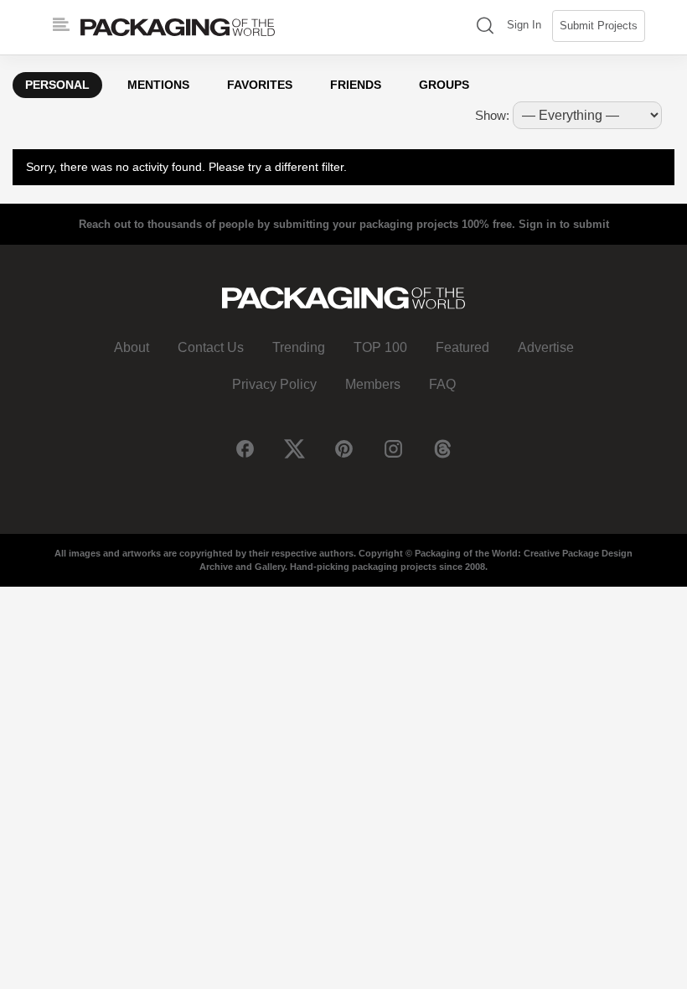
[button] (485, 27)
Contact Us (211, 347)
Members (372, 384)
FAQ (442, 384)
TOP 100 (380, 347)
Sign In (524, 24)
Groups (444, 84)
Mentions (158, 84)
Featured (462, 347)
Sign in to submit (564, 224)
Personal (57, 84)
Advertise (546, 347)
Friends (355, 84)
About (131, 347)
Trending (298, 347)
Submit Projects (599, 25)
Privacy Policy (274, 384)
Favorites (259, 84)
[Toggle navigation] (61, 25)
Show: (492, 115)
